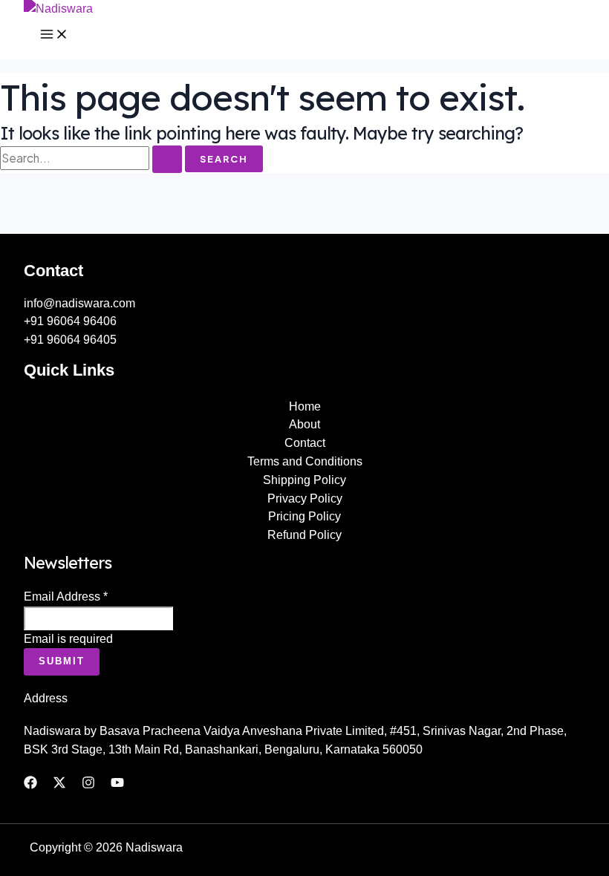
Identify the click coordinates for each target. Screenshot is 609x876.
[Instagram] (88, 785)
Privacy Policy (304, 498)
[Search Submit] (167, 159)
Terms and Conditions (304, 461)
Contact (304, 443)
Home (305, 406)
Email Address (66, 596)
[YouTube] (117, 785)
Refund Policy (304, 535)
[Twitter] (59, 785)
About (304, 424)
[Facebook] (30, 785)
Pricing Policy (304, 516)
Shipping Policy (304, 480)
